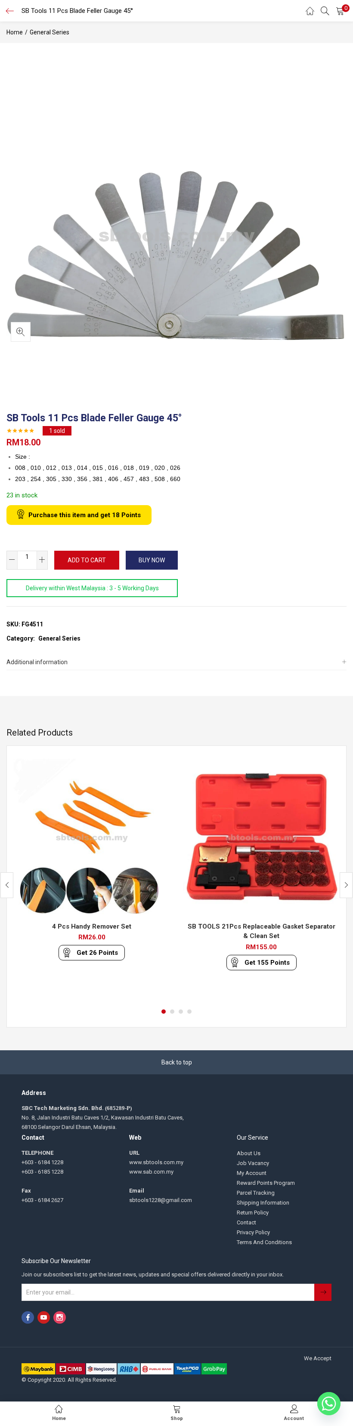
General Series (49, 32)
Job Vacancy (253, 1163)
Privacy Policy (253, 1232)
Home (14, 32)
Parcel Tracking (256, 1193)
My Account (251, 1173)
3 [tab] (181, 1011)
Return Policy (253, 1212)
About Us (248, 1153)
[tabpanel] (91, 878)
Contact (246, 1222)
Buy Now (152, 560)
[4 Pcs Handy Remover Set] (91, 836)
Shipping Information (263, 1202)
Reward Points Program (266, 1183)
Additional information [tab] (37, 662)
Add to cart (87, 560)
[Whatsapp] (329, 1403)
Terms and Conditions (264, 1242)
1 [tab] (163, 1011)
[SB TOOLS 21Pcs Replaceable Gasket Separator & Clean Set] (261, 836)
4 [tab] (189, 1011)
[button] (340, 10)
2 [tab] (172, 1011)
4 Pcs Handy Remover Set (91, 926)
